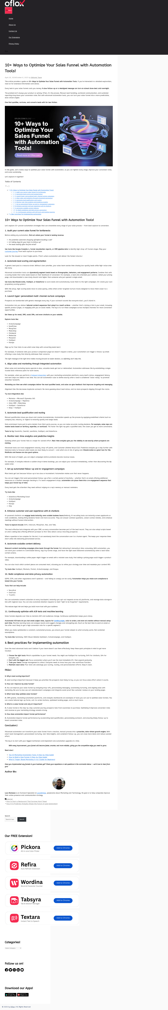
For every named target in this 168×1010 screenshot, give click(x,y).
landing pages (59, 621)
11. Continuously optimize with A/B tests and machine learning (35, 212)
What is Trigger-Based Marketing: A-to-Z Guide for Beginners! (32, 759)
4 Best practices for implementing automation (25, 214)
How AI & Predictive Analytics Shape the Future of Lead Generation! (32, 804)
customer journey (11, 251)
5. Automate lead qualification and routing (28, 200)
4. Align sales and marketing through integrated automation (34, 198)
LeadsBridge (41, 793)
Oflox (12, 1007)
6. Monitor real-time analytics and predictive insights (31, 202)
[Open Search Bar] (6, 52)
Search (7, 816)
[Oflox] (15, 6)
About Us (12, 25)
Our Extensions (14, 37)
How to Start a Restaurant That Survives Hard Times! (26, 801)
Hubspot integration (38, 375)
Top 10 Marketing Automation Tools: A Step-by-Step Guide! (31, 755)
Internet (9, 799)
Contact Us (13, 31)
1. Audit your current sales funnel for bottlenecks (30, 192)
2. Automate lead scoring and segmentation (29, 194)
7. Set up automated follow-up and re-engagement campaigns (35, 204)
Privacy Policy (14, 44)
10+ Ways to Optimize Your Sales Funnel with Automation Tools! (32, 190)
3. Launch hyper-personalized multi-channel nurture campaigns (34, 196)
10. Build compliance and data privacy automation (31, 210)
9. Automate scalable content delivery (27, 208)
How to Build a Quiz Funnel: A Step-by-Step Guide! (28, 757)
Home (11, 18)
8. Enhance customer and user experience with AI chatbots (33, 206)
